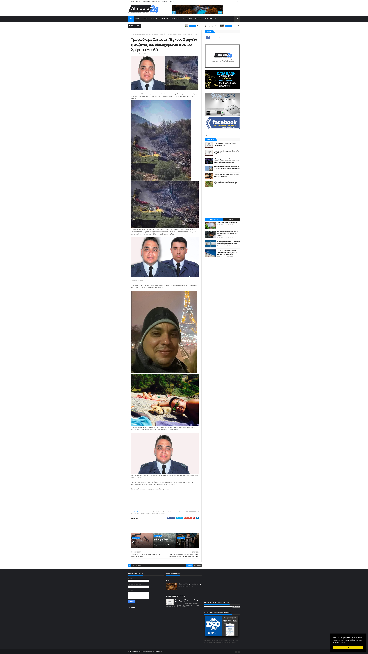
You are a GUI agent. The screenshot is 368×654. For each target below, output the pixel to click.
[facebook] (237, 1)
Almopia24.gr (135, 511)
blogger (189, 565)
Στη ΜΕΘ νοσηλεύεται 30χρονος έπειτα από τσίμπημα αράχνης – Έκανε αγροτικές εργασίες (227, 252)
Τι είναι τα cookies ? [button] (339, 642)
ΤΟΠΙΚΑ (137, 19)
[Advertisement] (166, 526)
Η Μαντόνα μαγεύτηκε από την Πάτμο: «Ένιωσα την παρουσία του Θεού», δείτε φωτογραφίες (186, 542)
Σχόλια (231, 219)
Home (132, 34)
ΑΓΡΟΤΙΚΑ (154, 19)
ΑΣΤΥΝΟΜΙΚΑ (187, 19)
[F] (236, 652)
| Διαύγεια (154, 1)
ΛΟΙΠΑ (197, 19)
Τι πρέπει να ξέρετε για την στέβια (170, 26)
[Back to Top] (239, 652)
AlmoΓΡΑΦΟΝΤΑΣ (210, 19)
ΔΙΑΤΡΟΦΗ (155, 26)
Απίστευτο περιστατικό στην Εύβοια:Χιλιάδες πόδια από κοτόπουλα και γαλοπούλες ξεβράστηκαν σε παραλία (163, 541)
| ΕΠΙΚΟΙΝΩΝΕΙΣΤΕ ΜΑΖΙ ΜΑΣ (166, 1)
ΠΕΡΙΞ (146, 19)
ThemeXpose (158, 651)
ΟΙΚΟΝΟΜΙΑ (191, 26)
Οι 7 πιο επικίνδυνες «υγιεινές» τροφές (189, 584)
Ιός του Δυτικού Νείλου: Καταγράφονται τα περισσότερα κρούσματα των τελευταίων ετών (142, 542)
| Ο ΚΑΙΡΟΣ (138, 1)
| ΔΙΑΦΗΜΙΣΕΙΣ (146, 1)
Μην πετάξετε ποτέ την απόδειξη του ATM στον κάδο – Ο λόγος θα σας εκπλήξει (220, 26)
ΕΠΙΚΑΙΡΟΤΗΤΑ (139, 34)
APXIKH (132, 1)
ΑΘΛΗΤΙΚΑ (164, 19)
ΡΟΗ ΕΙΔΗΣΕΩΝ (214, 219)
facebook (197, 565)
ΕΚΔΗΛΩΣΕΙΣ (175, 19)
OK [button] (348, 647)
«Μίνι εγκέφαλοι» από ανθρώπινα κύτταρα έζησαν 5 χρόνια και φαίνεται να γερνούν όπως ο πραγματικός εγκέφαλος (227, 160)
